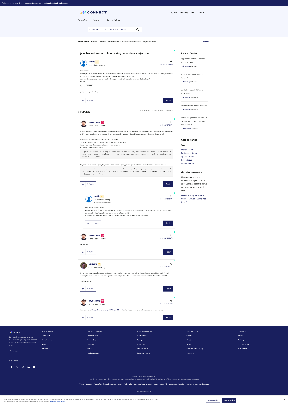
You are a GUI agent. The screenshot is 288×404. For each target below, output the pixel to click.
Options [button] (206, 41)
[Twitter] (17, 367)
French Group (187, 149)
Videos (89, 349)
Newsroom (190, 353)
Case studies (46, 335)
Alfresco (103, 41)
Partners (189, 344)
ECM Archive (94, 92)
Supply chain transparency (143, 384)
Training (241, 340)
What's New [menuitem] (83, 20)
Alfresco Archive (113, 41)
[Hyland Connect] (93, 12)
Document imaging (143, 353)
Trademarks (128, 384)
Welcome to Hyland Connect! (193, 195)
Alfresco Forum (187, 97)
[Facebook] (11, 367)
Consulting (141, 344)
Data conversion (142, 349)
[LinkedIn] (28, 367)
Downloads (91, 344)
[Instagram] (22, 367)
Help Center (186, 202)
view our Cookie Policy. (57, 402)
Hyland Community (179, 12)
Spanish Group (187, 156)
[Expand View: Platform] (101, 20)
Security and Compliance (113, 384)
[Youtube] (34, 367)
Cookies (89, 384)
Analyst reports (47, 340)
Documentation (243, 344)
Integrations (46, 349)
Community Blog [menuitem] (113, 20)
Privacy (81, 384)
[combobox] (125, 29)
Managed (140, 340)
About (188, 340)
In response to (103, 203)
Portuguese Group (189, 153)
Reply (168, 100)
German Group (187, 163)
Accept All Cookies (229, 400)
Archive (89, 86)
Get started (37, 3)
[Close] (284, 399)
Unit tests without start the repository (194, 106)
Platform (94, 41)
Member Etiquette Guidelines (193, 198)
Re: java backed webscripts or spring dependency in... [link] (139, 41)
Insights (44, 344)
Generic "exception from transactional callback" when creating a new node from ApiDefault (194, 121)
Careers (189, 335)
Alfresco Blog (186, 66)
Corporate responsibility (194, 349)
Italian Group (186, 160)
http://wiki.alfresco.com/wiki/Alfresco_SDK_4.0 (107, 310)
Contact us (14, 351)
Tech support (242, 349)
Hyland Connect (83, 41)
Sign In (201, 12)
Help (193, 12)
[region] (144, 400)
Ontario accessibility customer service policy (169, 384)
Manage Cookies (213, 400)
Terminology (91, 340)
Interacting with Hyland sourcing (198, 384)
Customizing (86, 92)
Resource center (92, 335)
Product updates (93, 353)
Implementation (142, 335)
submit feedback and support (56, 3)
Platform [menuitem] (95, 20)
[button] (83, 100)
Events (240, 335)
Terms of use (98, 384)
